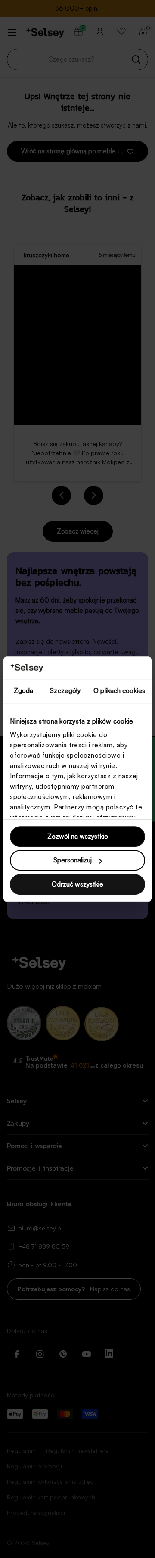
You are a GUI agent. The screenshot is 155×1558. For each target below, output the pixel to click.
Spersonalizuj (72, 860)
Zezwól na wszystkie (77, 836)
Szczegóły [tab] (65, 691)
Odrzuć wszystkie (77, 884)
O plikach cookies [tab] (119, 691)
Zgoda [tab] (24, 691)
